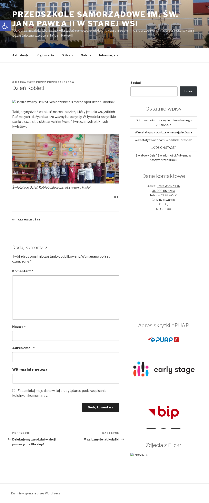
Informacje (107, 55)
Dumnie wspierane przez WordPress (35, 493)
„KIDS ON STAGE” (163, 147)
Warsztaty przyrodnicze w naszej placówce (163, 132)
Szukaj (135, 82)
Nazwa (19, 327)
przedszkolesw (61, 82)
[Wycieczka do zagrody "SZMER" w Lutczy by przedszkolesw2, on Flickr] (139, 455)
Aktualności (21, 55)
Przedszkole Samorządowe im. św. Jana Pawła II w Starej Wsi (95, 19)
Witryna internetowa (29, 369)
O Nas (66, 55)
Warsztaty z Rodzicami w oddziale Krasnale (163, 140)
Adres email (23, 348)
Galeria (86, 55)
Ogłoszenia (45, 55)
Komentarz (22, 271)
